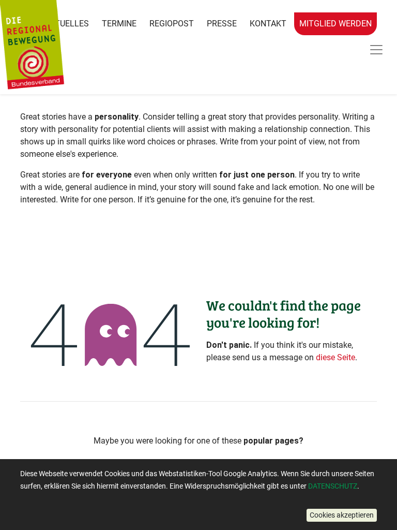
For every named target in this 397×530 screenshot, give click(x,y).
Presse (222, 23)
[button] (342, 515)
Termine (119, 23)
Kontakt (268, 23)
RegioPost (171, 23)
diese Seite (335, 357)
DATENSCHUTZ (332, 486)
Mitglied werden (335, 23)
